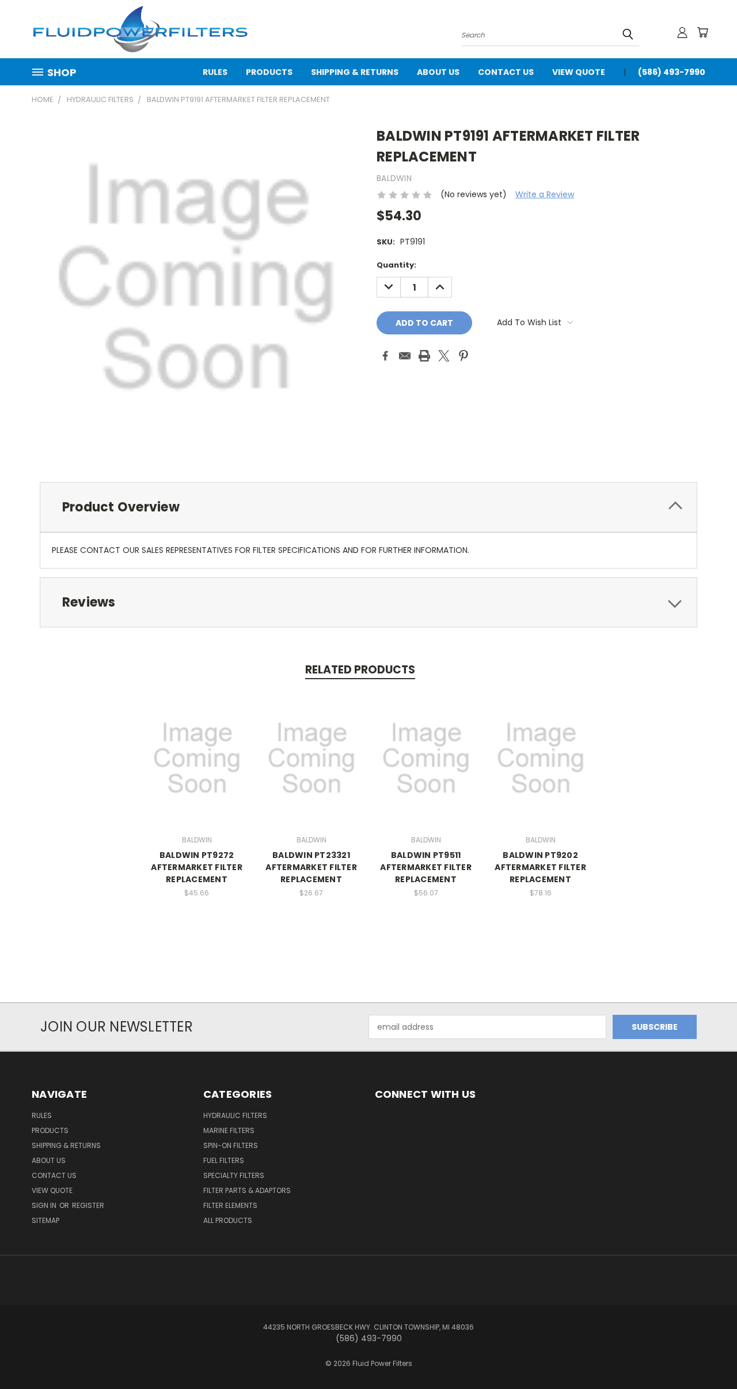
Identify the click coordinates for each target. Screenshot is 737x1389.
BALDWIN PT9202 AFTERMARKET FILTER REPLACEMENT (540, 867)
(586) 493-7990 (671, 72)
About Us (438, 72)
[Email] (405, 356)
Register (88, 1205)
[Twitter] (444, 356)
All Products (227, 1220)
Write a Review (544, 194)
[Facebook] (385, 356)
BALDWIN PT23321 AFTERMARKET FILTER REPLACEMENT (311, 867)
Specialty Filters (233, 1175)
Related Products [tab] (360, 669)
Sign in (45, 1205)
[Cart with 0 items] (702, 32)
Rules (215, 72)
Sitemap (45, 1220)
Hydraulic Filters (235, 1115)
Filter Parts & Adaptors (247, 1190)
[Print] (424, 356)
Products (269, 72)
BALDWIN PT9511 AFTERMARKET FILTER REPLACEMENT (426, 867)
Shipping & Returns (354, 72)
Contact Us (506, 72)
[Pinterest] (463, 356)
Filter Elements (230, 1205)
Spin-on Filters (230, 1145)
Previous (707, 1353)
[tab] (368, 507)
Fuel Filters (223, 1160)
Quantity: (396, 264)
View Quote (578, 72)
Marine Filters (228, 1130)
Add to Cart (196, 757)
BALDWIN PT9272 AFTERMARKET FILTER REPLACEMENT (196, 867)
